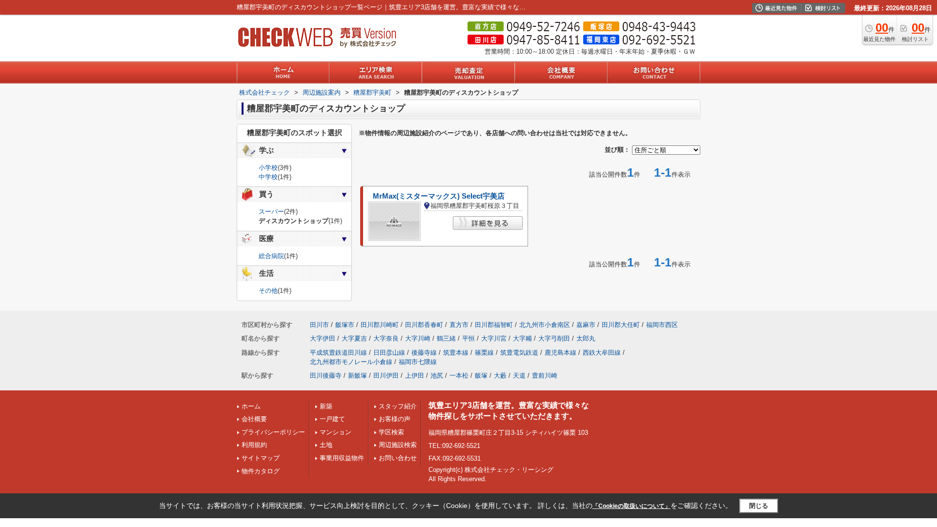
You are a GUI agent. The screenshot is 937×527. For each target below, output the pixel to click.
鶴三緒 (446, 338)
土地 (326, 444)
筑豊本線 (455, 352)
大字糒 (522, 338)
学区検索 (391, 432)
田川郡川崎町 (380, 324)
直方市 (458, 324)
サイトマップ (261, 458)
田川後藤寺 (326, 375)
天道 (519, 375)
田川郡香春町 (424, 324)
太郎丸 (585, 338)
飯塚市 (344, 324)
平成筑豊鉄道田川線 (338, 352)
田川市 (319, 324)
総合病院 (271, 256)
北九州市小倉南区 (544, 324)
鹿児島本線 (560, 352)
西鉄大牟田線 (602, 352)
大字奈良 (386, 338)
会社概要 (254, 419)
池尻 (436, 375)
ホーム (251, 406)
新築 (326, 406)
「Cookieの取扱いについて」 (631, 506)
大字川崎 (417, 338)
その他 (268, 290)
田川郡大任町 (621, 324)
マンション (335, 432)
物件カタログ (261, 471)
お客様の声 (394, 419)
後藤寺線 (424, 352)
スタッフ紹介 (398, 406)
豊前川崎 (544, 375)
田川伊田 (386, 375)
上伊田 (414, 375)
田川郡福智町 (494, 324)
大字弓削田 (554, 338)
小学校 (268, 167)
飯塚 (481, 375)
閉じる (758, 505)
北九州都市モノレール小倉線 (351, 361)
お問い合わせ (398, 458)
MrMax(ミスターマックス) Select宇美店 (439, 196)
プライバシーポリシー (273, 432)
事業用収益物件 (342, 458)
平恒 (468, 338)
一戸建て (332, 419)
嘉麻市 (585, 324)
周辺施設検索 (398, 444)
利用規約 (254, 444)
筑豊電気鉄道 (519, 352)
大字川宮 (494, 338)
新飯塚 (357, 375)
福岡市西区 (662, 324)
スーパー (271, 211)
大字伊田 (322, 338)
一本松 (458, 375)
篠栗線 (484, 352)
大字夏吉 (354, 338)
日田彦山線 (389, 352)
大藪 (500, 375)
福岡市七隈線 (418, 361)
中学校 (268, 177)
